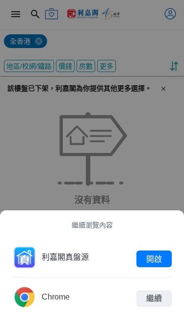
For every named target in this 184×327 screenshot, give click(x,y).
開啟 (154, 258)
